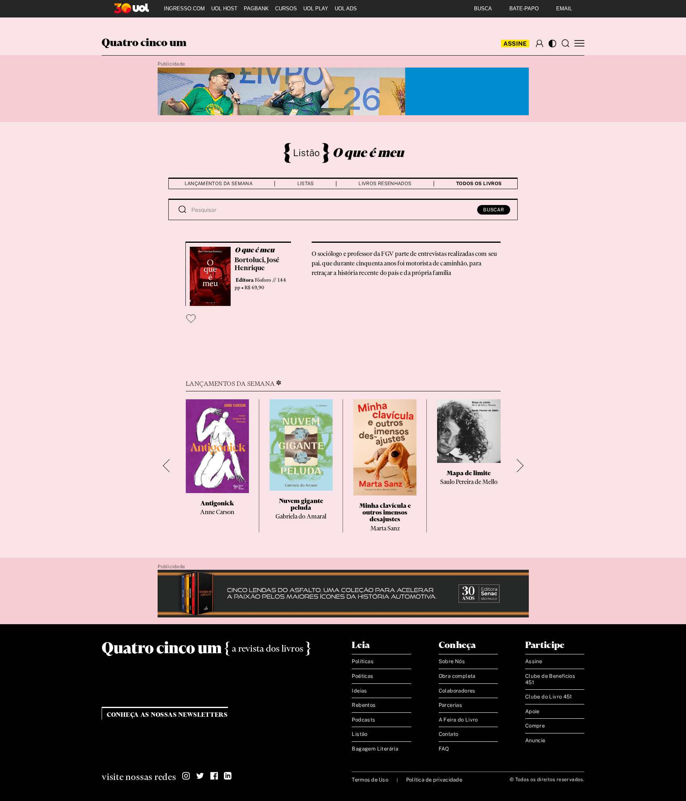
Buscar (493, 210)
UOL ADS (346, 9)
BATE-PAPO (524, 9)
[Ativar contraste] (552, 43)
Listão (306, 152)
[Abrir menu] (579, 43)
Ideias (359, 691)
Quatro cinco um (144, 43)
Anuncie (535, 740)
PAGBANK (256, 9)
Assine (515, 43)
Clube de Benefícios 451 (550, 679)
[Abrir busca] (565, 43)
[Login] (539, 43)
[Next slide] (517, 465)
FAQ (444, 749)
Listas (305, 183)
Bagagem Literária (375, 749)
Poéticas (362, 676)
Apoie (532, 711)
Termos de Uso (370, 779)
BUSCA (483, 9)
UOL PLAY (315, 9)
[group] (217, 465)
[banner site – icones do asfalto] (343, 594)
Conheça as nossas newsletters (167, 715)
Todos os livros (478, 183)
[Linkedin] (228, 776)
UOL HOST (224, 9)
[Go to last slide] (169, 465)
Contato (449, 734)
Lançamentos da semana (219, 183)
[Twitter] (200, 776)
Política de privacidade (434, 779)
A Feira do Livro (458, 720)
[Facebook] (214, 776)
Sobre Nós (452, 661)
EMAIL (564, 9)
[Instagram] (186, 776)
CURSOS (286, 9)
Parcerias (450, 705)
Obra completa (457, 676)
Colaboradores (457, 691)
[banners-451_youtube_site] (343, 92)
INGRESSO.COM (184, 9)
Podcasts (363, 720)
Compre (535, 726)
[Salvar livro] (191, 318)
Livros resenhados (384, 183)
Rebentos (364, 705)
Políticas (363, 661)
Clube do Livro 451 (548, 697)
